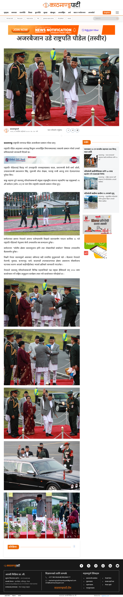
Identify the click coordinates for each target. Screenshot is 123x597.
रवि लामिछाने (60, 18)
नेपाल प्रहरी (108, 585)
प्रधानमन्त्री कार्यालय (91, 578)
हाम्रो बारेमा (7, 596)
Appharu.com (105, 596)
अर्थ (69, 13)
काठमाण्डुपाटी (14, 129)
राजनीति (22, 13)
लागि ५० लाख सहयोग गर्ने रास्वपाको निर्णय (98, 173)
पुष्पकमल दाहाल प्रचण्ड (48, 18)
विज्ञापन (14, 596)
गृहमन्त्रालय (89, 582)
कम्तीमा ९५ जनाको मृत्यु (99, 193)
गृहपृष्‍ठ (6, 13)
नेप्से (38, 18)
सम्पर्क (19, 596)
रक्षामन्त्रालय (89, 585)
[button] (117, 12)
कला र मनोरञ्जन (79, 13)
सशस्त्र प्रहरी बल (109, 582)
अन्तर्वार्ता (91, 13)
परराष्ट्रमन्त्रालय (90, 588)
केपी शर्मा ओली (10, 18)
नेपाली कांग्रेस (30, 18)
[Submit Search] (117, 18)
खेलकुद (52, 13)
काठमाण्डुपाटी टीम (62, 587)
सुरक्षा (45, 13)
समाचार (14, 13)
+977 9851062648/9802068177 (59, 577)
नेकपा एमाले (19, 18)
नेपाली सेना (108, 578)
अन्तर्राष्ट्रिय (61, 13)
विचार (30, 13)
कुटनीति (38, 13)
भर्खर (86, 142)
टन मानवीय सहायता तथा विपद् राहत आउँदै (100, 151)
